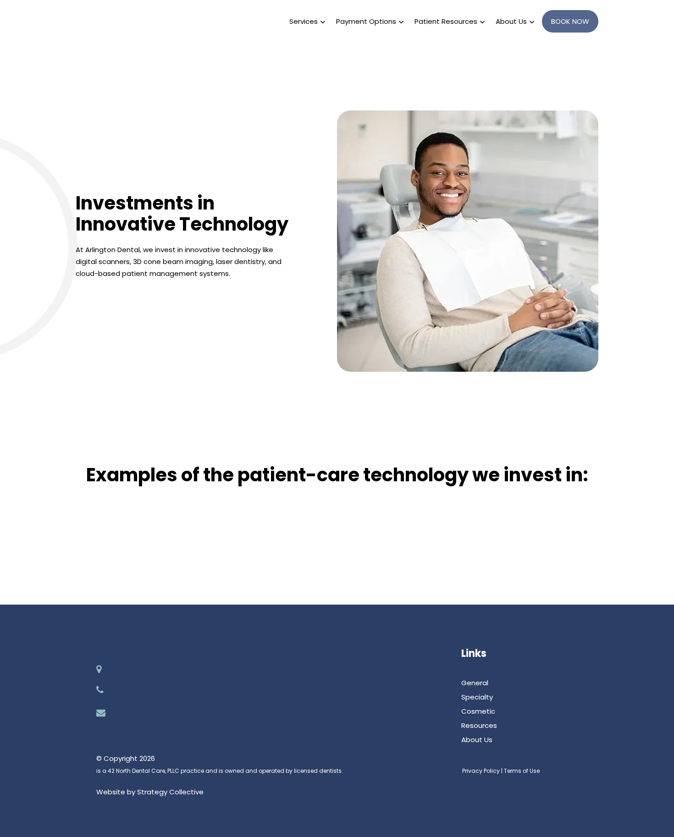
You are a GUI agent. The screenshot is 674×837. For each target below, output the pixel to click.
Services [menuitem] (303, 21)
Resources (479, 725)
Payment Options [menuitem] (366, 21)
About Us (476, 739)
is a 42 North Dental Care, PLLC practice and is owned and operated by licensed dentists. (219, 771)
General (474, 683)
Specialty (477, 697)
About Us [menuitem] (511, 21)
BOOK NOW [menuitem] (570, 21)
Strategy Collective (170, 792)
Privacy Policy (481, 771)
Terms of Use (522, 771)
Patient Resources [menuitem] (445, 21)
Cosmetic (478, 711)
